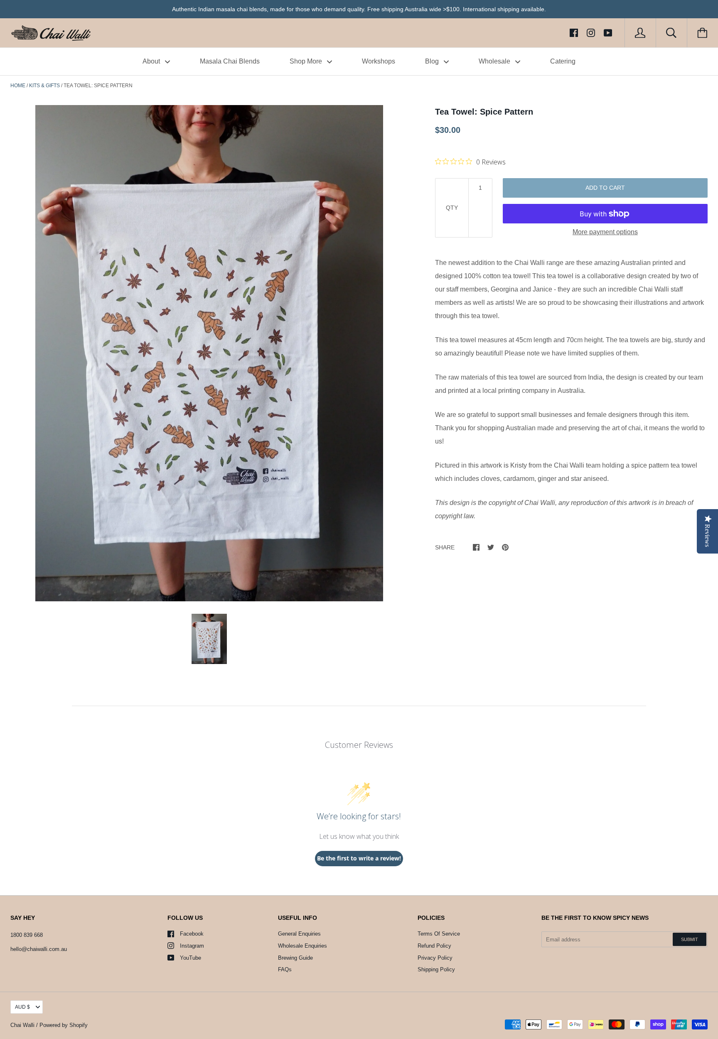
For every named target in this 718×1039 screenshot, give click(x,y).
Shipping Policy (436, 969)
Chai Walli (22, 1025)
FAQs (285, 969)
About (152, 61)
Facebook (192, 934)
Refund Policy (434, 946)
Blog (432, 61)
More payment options (605, 231)
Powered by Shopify (63, 1025)
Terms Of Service (439, 934)
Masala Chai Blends (230, 61)
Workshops (378, 61)
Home (17, 85)
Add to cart (605, 187)
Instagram (192, 946)
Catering (562, 61)
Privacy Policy (435, 958)
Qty (452, 207)
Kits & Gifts (44, 85)
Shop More (307, 61)
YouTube (190, 958)
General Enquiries (299, 934)
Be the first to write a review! (359, 858)
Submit (689, 939)
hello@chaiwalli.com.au (38, 949)
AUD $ (22, 1007)
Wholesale (495, 61)
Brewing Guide (295, 958)
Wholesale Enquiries (302, 946)
